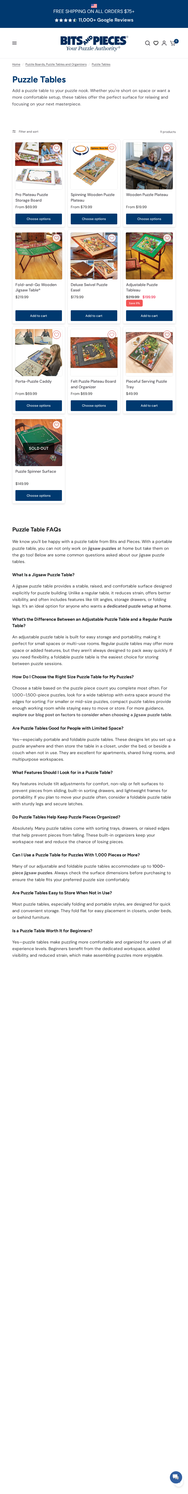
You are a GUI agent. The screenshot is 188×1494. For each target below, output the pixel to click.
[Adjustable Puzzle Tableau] (149, 256)
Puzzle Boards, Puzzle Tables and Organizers (56, 64)
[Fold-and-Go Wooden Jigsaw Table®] (38, 256)
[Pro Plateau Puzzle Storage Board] (38, 166)
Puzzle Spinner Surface (35, 471)
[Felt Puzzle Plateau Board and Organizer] (94, 352)
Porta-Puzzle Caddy (33, 381)
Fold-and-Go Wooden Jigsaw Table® (36, 287)
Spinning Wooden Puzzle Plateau (93, 197)
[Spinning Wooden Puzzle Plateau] (94, 166)
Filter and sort (28, 132)
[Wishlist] (156, 43)
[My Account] (164, 43)
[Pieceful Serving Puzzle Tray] (149, 352)
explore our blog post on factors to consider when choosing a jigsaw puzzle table (91, 714)
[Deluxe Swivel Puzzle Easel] (94, 256)
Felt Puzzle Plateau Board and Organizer (93, 384)
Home (16, 64)
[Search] (147, 43)
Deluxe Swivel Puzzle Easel (89, 287)
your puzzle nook (71, 90)
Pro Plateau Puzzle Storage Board (31, 197)
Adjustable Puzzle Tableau (142, 287)
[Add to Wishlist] (56, 148)
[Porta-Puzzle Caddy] (38, 352)
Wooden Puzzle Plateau (147, 194)
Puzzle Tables (101, 64)
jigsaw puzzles (102, 548)
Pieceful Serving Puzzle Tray (146, 384)
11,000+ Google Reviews (106, 20)
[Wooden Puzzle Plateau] (149, 166)
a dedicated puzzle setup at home (137, 606)
